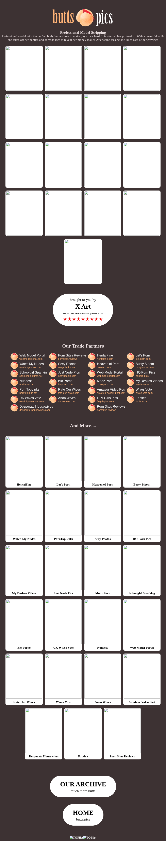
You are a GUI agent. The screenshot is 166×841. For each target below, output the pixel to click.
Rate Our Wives (69, 391)
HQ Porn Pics (145, 374)
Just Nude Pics (69, 374)
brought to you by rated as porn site (83, 310)
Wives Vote (144, 391)
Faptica (142, 399)
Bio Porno (65, 382)
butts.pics (83, 815)
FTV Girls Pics (107, 399)
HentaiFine (105, 357)
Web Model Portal (32, 357)
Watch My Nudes (31, 365)
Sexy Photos (67, 365)
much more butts (83, 787)
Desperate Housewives (36, 408)
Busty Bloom (145, 365)
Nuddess (26, 382)
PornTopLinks (29, 391)
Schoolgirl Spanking (33, 374)
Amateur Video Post (111, 391)
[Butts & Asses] (83, 28)
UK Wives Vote (31, 399)
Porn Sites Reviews (72, 357)
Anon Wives (67, 399)
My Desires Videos (149, 382)
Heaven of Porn (108, 365)
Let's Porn (143, 357)
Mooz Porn (105, 382)
